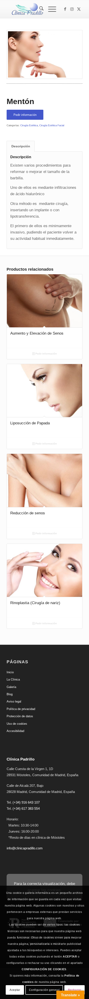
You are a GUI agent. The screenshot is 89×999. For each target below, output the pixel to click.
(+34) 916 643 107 (26, 802)
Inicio (10, 672)
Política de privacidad (21, 709)
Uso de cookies (17, 723)
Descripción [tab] (20, 146)
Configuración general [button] (44, 990)
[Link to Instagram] (72, 9)
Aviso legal (14, 701)
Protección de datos (20, 716)
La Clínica (13, 679)
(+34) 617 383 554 (26, 808)
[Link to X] (79, 9)
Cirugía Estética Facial (51, 125)
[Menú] (50, 9)
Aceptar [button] (15, 990)
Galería (11, 687)
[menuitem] (39, 9)
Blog (10, 694)
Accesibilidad (15, 731)
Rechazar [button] (74, 990)
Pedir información (46, 353)
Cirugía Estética (29, 125)
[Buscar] (39, 9)
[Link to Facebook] (65, 9)
